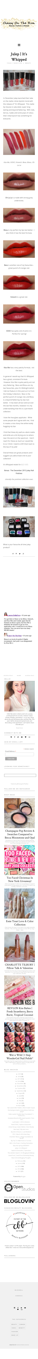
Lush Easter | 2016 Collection (21, 1122)
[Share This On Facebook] (13, 554)
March (20, 1105)
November (20, 1086)
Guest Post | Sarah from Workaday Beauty (21, 1155)
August (20, 1093)
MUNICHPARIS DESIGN (22, 1345)
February (20, 1161)
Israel (14, 1328)
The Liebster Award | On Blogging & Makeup (21, 1153)
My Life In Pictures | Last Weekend (21, 1132)
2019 (19, 1074)
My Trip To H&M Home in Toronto (21, 1141)
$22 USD (24, 464)
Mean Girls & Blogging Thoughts (21, 1158)
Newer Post (8, 675)
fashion (15, 1331)
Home (19, 675)
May (20, 1101)
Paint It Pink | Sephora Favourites (21, 1124)
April (20, 1103)
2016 (19, 1081)
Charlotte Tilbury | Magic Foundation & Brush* (21, 1137)
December (20, 1083)
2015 (19, 1166)
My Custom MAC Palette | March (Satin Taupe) (21, 1108)
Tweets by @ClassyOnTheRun (19, 784)
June (20, 1098)
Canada (22, 1324)
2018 (19, 1076)
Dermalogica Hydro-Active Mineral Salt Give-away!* (21, 1111)
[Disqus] (19, 584)
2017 (19, 1079)
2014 (19, 1169)
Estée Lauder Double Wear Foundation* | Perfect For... (21, 1115)
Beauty (28, 63)
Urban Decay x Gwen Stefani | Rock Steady (21, 1127)
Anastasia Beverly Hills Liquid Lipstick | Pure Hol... (21, 1118)
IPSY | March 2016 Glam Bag (21, 1134)
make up (15, 1335)
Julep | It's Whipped (21, 1148)
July (20, 1096)
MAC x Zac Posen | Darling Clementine (21, 1143)
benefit (22, 1328)
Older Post (29, 675)
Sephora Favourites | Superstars (21, 1150)
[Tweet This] (20, 554)
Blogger (23, 1176)
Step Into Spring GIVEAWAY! (21, 1145)
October (20, 1088)
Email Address (10, 751)
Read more (19, 728)
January (20, 1163)
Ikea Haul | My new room (21, 1129)
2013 (19, 1171)
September (20, 1091)
